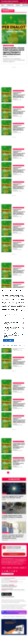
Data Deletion (6, 345)
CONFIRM (8, 340)
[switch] (23, 318)
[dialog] (14, 318)
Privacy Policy (22, 345)
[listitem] (14, 315)
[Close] (25, 291)
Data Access (14, 345)
